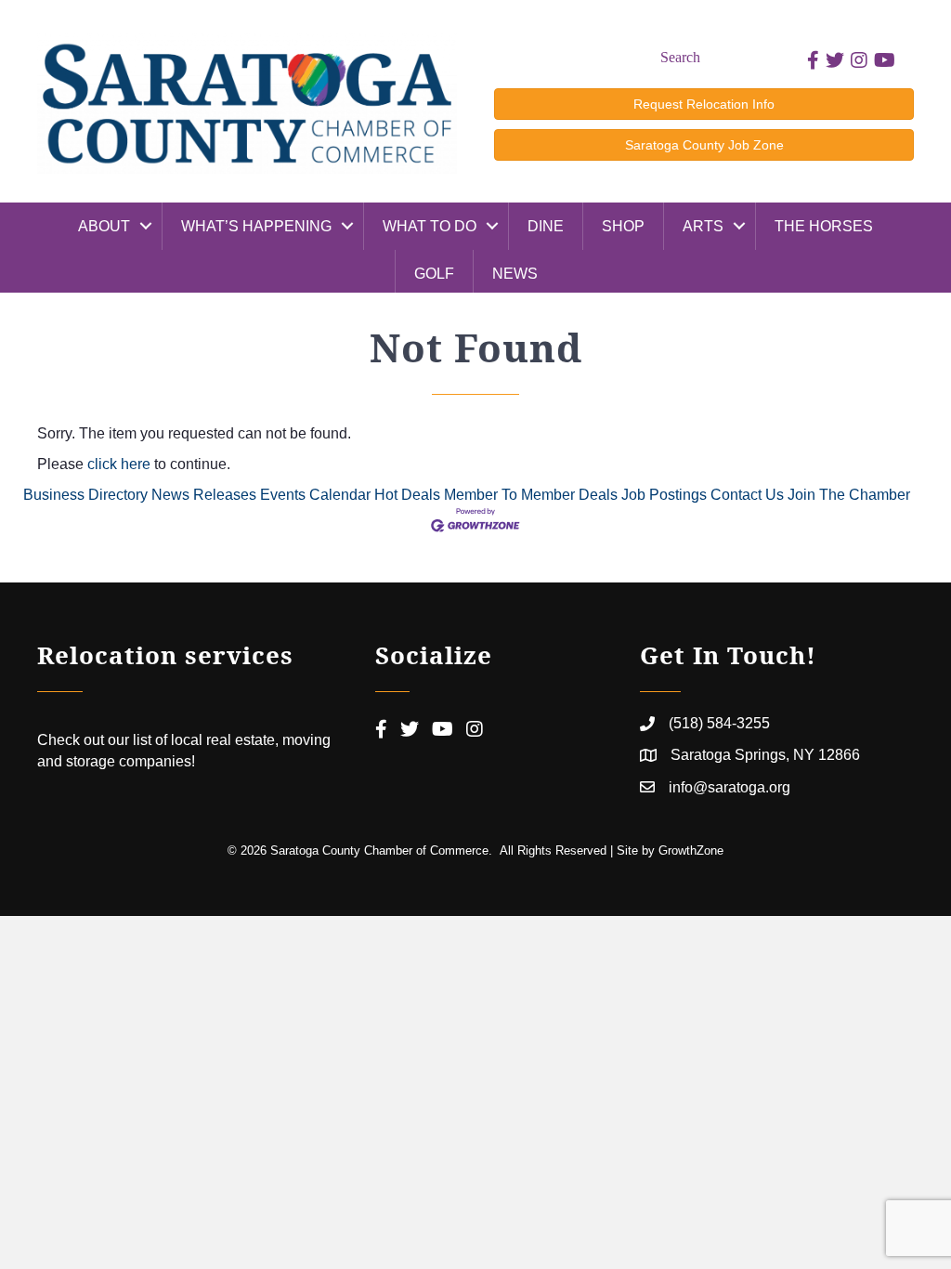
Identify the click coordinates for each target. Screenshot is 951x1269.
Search (680, 57)
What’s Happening (256, 226)
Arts (703, 226)
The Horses (824, 226)
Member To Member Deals (531, 495)
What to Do (429, 226)
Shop (623, 226)
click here (118, 464)
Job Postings (664, 495)
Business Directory (85, 495)
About (104, 226)
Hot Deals (407, 495)
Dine (546, 226)
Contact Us (747, 495)
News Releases (203, 495)
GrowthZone (690, 850)
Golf (434, 273)
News (515, 273)
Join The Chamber (849, 495)
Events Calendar (315, 495)
